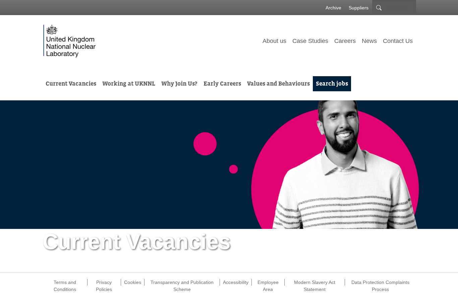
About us (274, 41)
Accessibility (235, 282)
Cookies (132, 282)
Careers (345, 41)
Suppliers (358, 7)
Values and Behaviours (278, 83)
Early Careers (222, 83)
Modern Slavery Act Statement (314, 283)
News (369, 41)
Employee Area (268, 283)
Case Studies (310, 41)
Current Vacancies (71, 83)
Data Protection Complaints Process (380, 283)
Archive (333, 7)
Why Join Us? (179, 83)
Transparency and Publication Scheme (182, 283)
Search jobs (332, 83)
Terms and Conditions (65, 283)
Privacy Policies (104, 283)
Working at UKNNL (128, 83)
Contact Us (398, 41)
